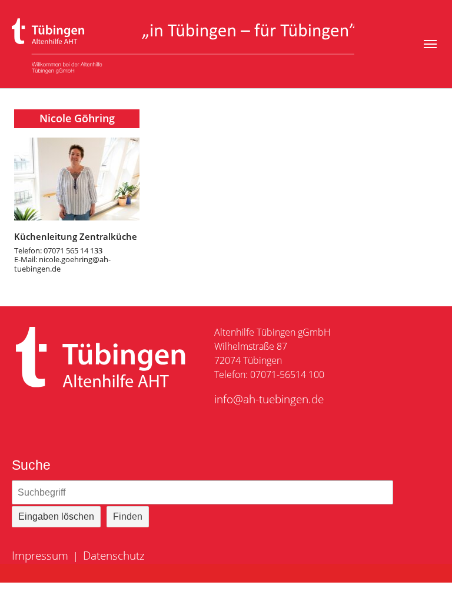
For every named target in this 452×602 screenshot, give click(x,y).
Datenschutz (114, 555)
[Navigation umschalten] (430, 44)
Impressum (40, 555)
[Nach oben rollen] (426, 576)
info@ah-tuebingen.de (269, 399)
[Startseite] (183, 44)
